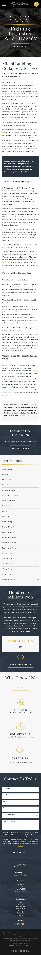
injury (28, 129)
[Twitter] (27, 924)
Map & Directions (20, 891)
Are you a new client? (9, 814)
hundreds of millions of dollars (18, 120)
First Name (6, 788)
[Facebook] (14, 924)
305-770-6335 (20, 874)
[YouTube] (22, 924)
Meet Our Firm (20, 906)
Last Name (6, 795)
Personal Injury (20, 909)
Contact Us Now (20, 448)
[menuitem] (20, 469)
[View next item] (23, 657)
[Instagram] (18, 924)
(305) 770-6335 (9, 169)
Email (4, 808)
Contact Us (20, 46)
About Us (20, 904)
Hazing (20, 911)
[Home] (20, 4)
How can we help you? (9, 821)
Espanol (20, 915)
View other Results (20, 665)
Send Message (20, 852)
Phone (5, 801)
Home (20, 902)
